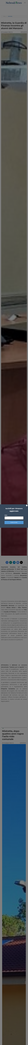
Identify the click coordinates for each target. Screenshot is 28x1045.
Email (6, 515)
